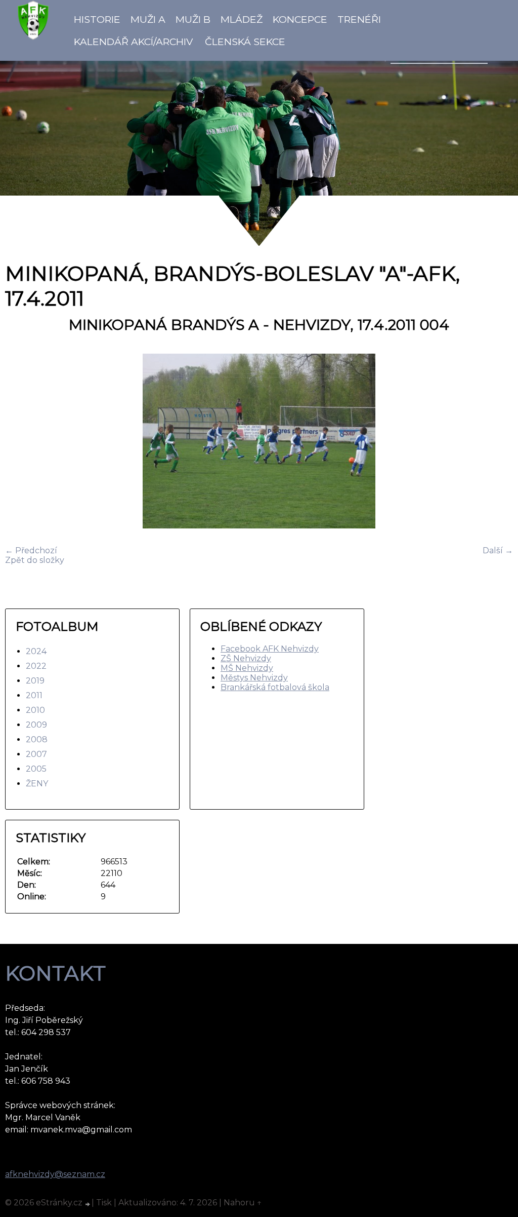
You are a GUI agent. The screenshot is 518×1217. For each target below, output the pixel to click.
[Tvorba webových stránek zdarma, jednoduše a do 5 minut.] (88, 1203)
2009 (36, 725)
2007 (36, 754)
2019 (35, 681)
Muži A (148, 19)
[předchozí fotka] (21, 442)
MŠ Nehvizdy (247, 668)
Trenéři (359, 19)
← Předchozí (31, 550)
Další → (498, 550)
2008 (37, 739)
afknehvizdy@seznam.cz (55, 1174)
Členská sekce (245, 41)
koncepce (300, 19)
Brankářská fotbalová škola (275, 687)
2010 (35, 710)
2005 (36, 769)
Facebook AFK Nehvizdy (270, 649)
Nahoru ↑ (243, 1202)
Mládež (242, 19)
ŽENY (37, 783)
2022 (36, 666)
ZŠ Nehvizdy (246, 658)
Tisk (104, 1202)
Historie (97, 19)
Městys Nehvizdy (254, 677)
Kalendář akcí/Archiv (133, 41)
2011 (34, 695)
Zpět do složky (34, 560)
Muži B (193, 19)
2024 (36, 651)
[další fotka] (496, 442)
